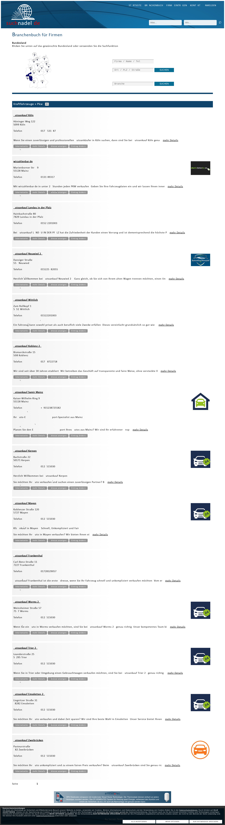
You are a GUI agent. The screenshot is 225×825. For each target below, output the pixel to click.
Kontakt (195, 5)
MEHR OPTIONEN (172, 821)
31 (37, 64)
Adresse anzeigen (58, 146)
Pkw (40, 104)
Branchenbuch (154, 5)
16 (34, 71)
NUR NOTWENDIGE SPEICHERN (205, 821)
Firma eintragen (176, 5)
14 (31, 74)
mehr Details (170, 140)
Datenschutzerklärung (188, 810)
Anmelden (210, 5)
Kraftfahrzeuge (23, 104)
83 (30, 68)
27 (34, 81)
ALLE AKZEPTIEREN (139, 821)
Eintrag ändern (78, 146)
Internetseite (21, 146)
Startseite (135, 5)
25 (42, 81)
